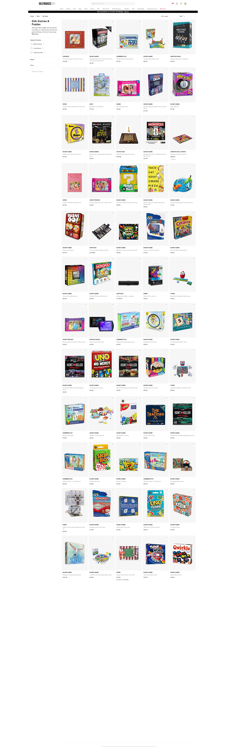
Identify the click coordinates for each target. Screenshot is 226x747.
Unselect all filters (37, 71)
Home (32, 16)
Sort (181, 16)
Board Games (39, 44)
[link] (75, 59)
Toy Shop (45, 16)
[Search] (93, 3)
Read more (35, 34)
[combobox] (114, 3)
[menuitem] (62, 9)
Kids (38, 16)
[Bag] (185, 3)
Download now (123, 11)
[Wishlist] (181, 3)
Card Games (38, 48)
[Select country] (172, 3)
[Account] (177, 3)
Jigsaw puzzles (39, 52)
